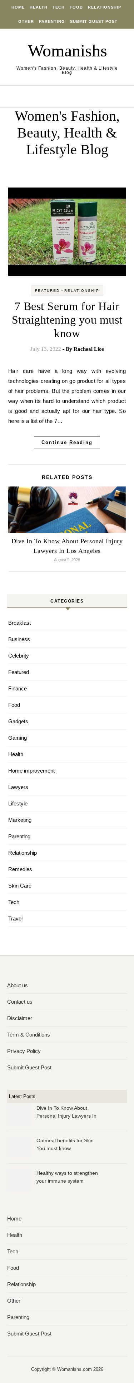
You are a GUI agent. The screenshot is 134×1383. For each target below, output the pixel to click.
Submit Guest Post (94, 21)
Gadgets (18, 721)
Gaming (17, 738)
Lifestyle (18, 803)
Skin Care (19, 886)
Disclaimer (19, 1018)
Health (39, 7)
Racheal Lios (89, 349)
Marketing (19, 820)
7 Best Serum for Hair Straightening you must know (67, 320)
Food (76, 7)
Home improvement (31, 771)
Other (26, 21)
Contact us (20, 1002)
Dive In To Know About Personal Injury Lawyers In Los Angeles (66, 1112)
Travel (15, 918)
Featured (47, 291)
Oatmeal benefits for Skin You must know (65, 1144)
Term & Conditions (28, 1035)
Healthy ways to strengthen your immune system (67, 1177)
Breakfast (19, 623)
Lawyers (18, 787)
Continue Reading (67, 442)
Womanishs (67, 50)
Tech (59, 7)
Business (19, 639)
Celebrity (18, 656)
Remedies (20, 869)
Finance (17, 688)
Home (18, 7)
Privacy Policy (24, 1051)
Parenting (52, 21)
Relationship (104, 7)
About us (17, 985)
